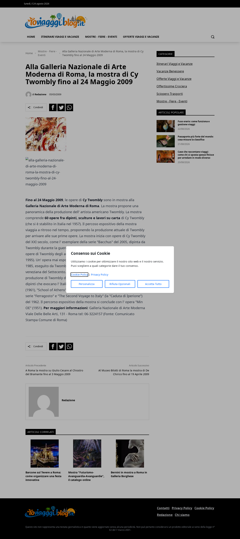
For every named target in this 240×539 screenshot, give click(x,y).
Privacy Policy (99, 274)
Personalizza (86, 284)
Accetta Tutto (153, 284)
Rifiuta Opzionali (120, 284)
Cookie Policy (79, 274)
